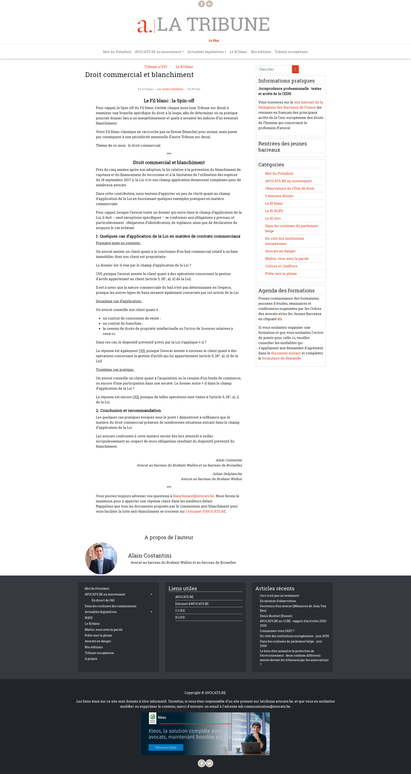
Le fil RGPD (274, 211)
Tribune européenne (291, 51)
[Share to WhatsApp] (160, 524)
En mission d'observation (278, 601)
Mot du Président (117, 51)
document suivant (286, 353)
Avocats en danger (280, 251)
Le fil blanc (238, 51)
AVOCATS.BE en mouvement (288, 181)
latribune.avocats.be (276, 701)
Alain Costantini (172, 89)
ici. (280, 319)
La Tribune (213, 24)
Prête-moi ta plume (281, 273)
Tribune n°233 (155, 66)
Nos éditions (261, 51)
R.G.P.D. (180, 617)
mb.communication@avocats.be (264, 706)
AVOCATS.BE (184, 597)
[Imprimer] (194, 524)
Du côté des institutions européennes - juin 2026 (294, 636)
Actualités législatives (101, 612)
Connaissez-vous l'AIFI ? (277, 631)
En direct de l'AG (103, 600)
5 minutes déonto (279, 196)
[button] (186, 524)
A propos (91, 659)
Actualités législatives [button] (205, 51)
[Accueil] (146, 26)
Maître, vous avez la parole (287, 258)
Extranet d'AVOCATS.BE (192, 604)
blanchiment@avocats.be (193, 496)
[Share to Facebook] (143, 524)
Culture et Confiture (281, 266)
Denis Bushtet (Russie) (276, 616)
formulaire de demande (281, 358)
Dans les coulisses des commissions (110, 606)
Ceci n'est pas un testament (279, 595)
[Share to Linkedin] (168, 524)
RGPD (89, 618)
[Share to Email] (177, 524)
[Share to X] (151, 524)
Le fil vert (273, 218)
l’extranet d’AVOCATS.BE (206, 511)
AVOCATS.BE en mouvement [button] (158, 51)
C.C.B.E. (180, 610)
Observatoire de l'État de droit (289, 188)
